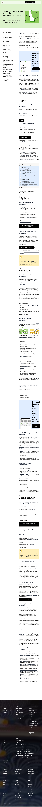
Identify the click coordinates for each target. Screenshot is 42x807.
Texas (29, 780)
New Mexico (18, 791)
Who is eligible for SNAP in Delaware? (7, 46)
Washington (30, 789)
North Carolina (18, 795)
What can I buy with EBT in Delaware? (8, 61)
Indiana (4, 793)
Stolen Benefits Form (29, 514)
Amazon (20, 547)
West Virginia (31, 793)
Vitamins (22, 363)
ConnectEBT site (22, 634)
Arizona (4, 767)
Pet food (22, 368)
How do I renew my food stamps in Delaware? (7, 56)
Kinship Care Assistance (25, 655)
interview (23, 89)
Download (36, 68)
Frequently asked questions (7, 79)
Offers (4, 708)
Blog (17, 706)
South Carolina (31, 773)
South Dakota (31, 775)
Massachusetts (18, 769)
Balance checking (7, 706)
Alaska (4, 764)
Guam (4, 784)
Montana (17, 780)
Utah (29, 782)
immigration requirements (25, 222)
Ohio (16, 799)
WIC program (32, 592)
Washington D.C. (31, 791)
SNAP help (18, 710)
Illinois (4, 791)
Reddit (4, 747)
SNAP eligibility (22, 207)
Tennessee (30, 778)
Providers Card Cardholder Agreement (25, 753)
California (5, 771)
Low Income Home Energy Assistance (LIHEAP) (29, 664)
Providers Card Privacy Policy (23, 751)
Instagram (5, 742)
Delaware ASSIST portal (33, 305)
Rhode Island (31, 771)
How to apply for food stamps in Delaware (7, 41)
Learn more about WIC (25, 599)
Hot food (22, 364)
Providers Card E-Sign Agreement (24, 755)
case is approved (26, 92)
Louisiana (17, 762)
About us (31, 706)
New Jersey (17, 789)
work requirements (28, 217)
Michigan (17, 771)
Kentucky (5, 799)
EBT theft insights (33, 721)
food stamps (30, 33)
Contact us (31, 710)
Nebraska (17, 782)
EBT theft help (19, 712)
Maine (16, 764)
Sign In (37, 2)
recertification (33, 280)
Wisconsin (30, 795)
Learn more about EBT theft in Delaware (29, 524)
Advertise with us (33, 725)
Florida (4, 780)
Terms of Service (20, 740)
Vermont (30, 784)
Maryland (17, 767)
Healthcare (31, 728)
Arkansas (5, 769)
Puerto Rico (30, 769)
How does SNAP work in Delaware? (7, 36)
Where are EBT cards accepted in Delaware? (8, 66)
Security (5, 712)
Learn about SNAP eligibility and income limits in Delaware (29, 226)
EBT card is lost (24, 506)
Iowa (4, 795)
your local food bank (23, 141)
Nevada (17, 784)
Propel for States (33, 717)
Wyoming (30, 797)
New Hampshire (18, 786)
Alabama (5, 762)
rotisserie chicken (25, 366)
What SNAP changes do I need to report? (8, 70)
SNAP (20, 33)
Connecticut (5, 775)
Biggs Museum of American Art (31, 540)
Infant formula (23, 356)
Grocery (31, 730)
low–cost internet (31, 544)
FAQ (17, 714)
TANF (37, 378)
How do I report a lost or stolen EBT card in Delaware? (7, 75)
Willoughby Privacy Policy (22, 744)
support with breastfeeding (31, 595)
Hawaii (4, 786)
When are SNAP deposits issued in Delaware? (7, 51)
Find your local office (25, 137)
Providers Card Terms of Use (22, 749)
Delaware (5, 778)
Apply (21, 120)
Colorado (5, 773)
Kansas (4, 797)
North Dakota (18, 797)
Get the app (36, 425)
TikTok (4, 740)
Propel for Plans (32, 714)
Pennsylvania (31, 767)
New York (17, 793)
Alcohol (21, 361)
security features (27, 262)
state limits (22, 215)
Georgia (4, 782)
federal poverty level (26, 453)
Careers (30, 708)
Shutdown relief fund (34, 723)
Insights (30, 719)
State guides (19, 708)
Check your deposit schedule (26, 247)
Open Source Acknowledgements (24, 758)
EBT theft (34, 509)
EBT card (36, 79)
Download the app (29, 2)
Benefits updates (7, 710)
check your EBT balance (29, 261)
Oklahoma (30, 762)
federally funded (25, 38)
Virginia (29, 786)
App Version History (20, 747)
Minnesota (17, 773)
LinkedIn (5, 749)
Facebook (5, 744)
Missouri (17, 778)
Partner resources (33, 712)
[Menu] (39, 2)
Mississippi (17, 775)
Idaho (4, 789)
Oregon (29, 764)
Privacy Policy (19, 742)
